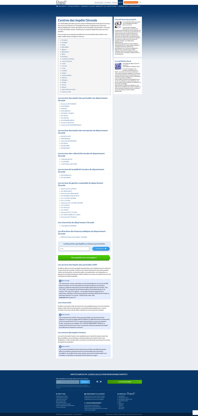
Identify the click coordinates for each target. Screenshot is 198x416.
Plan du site (129, 414)
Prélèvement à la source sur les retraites (94, 397)
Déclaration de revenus (62, 396)
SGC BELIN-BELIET (66, 191)
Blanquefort (65, 52)
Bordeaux (65, 56)
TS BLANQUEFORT (67, 159)
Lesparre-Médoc (67, 75)
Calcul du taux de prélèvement (91, 405)
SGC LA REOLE (65, 205)
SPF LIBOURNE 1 (66, 177)
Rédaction (116, 414)
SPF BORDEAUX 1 (66, 175)
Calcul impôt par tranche (62, 397)
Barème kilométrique (61, 402)
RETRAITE (114, 2)
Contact (140, 414)
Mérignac (64, 80)
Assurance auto (123, 397)
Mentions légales (122, 414)
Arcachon (64, 40)
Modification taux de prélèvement (92, 406)
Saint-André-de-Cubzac (69, 89)
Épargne (121, 404)
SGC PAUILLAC (65, 207)
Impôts (121, 405)
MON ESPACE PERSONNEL (131, 2)
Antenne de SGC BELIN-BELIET (70, 193)
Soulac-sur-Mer (66, 92)
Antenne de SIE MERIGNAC (69, 141)
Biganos (64, 49)
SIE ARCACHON (66, 136)
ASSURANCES (108, 2)
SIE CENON (64, 143)
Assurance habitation (125, 399)
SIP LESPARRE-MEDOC (68, 120)
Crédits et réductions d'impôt (63, 404)
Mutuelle (121, 407)
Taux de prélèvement (94, 403)
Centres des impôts (134, 6)
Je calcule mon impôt (124, 381)
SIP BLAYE (64, 108)
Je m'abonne (100, 248)
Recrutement (135, 414)
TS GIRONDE (65, 161)
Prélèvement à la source (88, 6)
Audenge (64, 42)
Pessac (64, 85)
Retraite (121, 408)
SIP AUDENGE (65, 106)
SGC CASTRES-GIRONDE (68, 198)
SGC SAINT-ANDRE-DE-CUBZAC (71, 215)
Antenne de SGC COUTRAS (69, 212)
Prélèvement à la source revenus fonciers (94, 396)
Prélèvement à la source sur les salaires (94, 399)
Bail (120, 402)
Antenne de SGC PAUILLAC (69, 217)
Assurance (122, 396)
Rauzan (64, 87)
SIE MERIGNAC (65, 148)
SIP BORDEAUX (65, 111)
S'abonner (85, 381)
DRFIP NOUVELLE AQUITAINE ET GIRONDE (74, 237)
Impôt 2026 (61, 394)
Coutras (64, 66)
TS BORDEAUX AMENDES (68, 226)
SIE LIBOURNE (65, 145)
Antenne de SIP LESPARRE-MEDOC (71, 125)
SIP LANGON (65, 118)
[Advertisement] (99, 11)
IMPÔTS (120, 2)
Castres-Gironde (67, 61)
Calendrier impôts (123, 6)
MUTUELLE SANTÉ (99, 2)
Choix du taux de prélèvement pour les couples (95, 408)
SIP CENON (64, 115)
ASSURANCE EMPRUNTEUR (107, 15)
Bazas (63, 45)
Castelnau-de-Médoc (68, 59)
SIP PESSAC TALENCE (67, 113)
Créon (64, 68)
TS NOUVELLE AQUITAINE (69, 164)
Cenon (64, 63)
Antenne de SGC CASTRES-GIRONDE (72, 203)
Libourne (64, 77)
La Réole (64, 70)
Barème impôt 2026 (101, 6)
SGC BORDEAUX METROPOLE (70, 196)
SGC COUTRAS (65, 200)
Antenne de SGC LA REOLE (68, 189)
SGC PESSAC (65, 210)
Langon (64, 73)
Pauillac (64, 82)
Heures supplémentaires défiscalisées (65, 405)
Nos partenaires (109, 414)
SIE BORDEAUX (65, 138)
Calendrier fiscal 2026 (61, 399)
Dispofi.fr (70, 414)
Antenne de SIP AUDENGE (68, 104)
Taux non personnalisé (89, 410)
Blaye (63, 54)
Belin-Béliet (65, 47)
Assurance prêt (123, 401)
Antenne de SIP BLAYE (67, 123)
